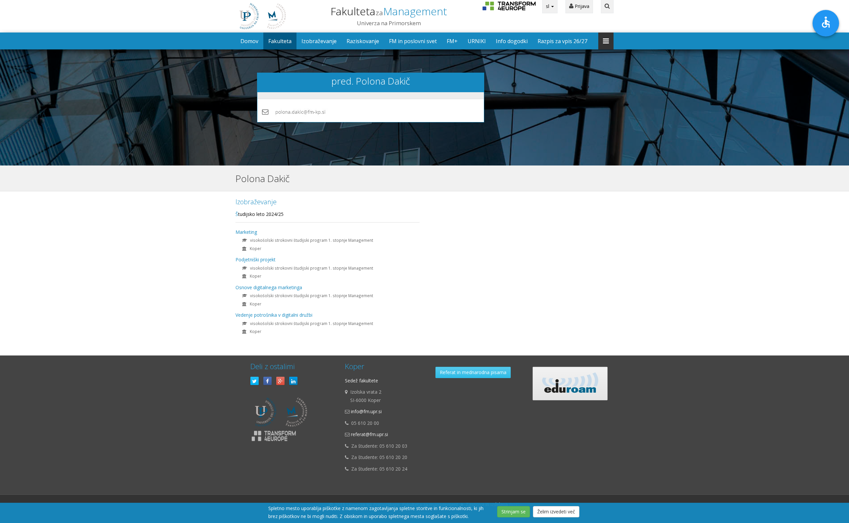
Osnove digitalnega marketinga (268, 287)
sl (548, 6)
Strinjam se (513, 511)
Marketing (246, 232)
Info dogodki (512, 41)
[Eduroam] (570, 383)
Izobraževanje (319, 41)
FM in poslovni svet (413, 41)
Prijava (581, 6)
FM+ (452, 41)
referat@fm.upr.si (369, 434)
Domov (249, 41)
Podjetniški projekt (255, 259)
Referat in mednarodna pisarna (473, 372)
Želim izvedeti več (556, 511)
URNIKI (477, 41)
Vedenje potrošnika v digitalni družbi (273, 315)
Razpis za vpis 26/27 (562, 41)
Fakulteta (389, 11)
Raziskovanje (363, 41)
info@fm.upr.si (366, 411)
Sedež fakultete (361, 380)
